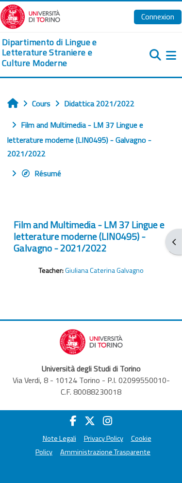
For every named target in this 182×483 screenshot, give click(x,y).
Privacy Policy (103, 438)
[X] (90, 421)
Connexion (157, 16)
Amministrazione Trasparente (105, 452)
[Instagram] (107, 421)
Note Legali (59, 438)
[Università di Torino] (30, 15)
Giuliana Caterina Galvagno (104, 270)
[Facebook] (73, 421)
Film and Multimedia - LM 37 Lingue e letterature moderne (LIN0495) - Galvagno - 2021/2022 (89, 236)
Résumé (47, 173)
